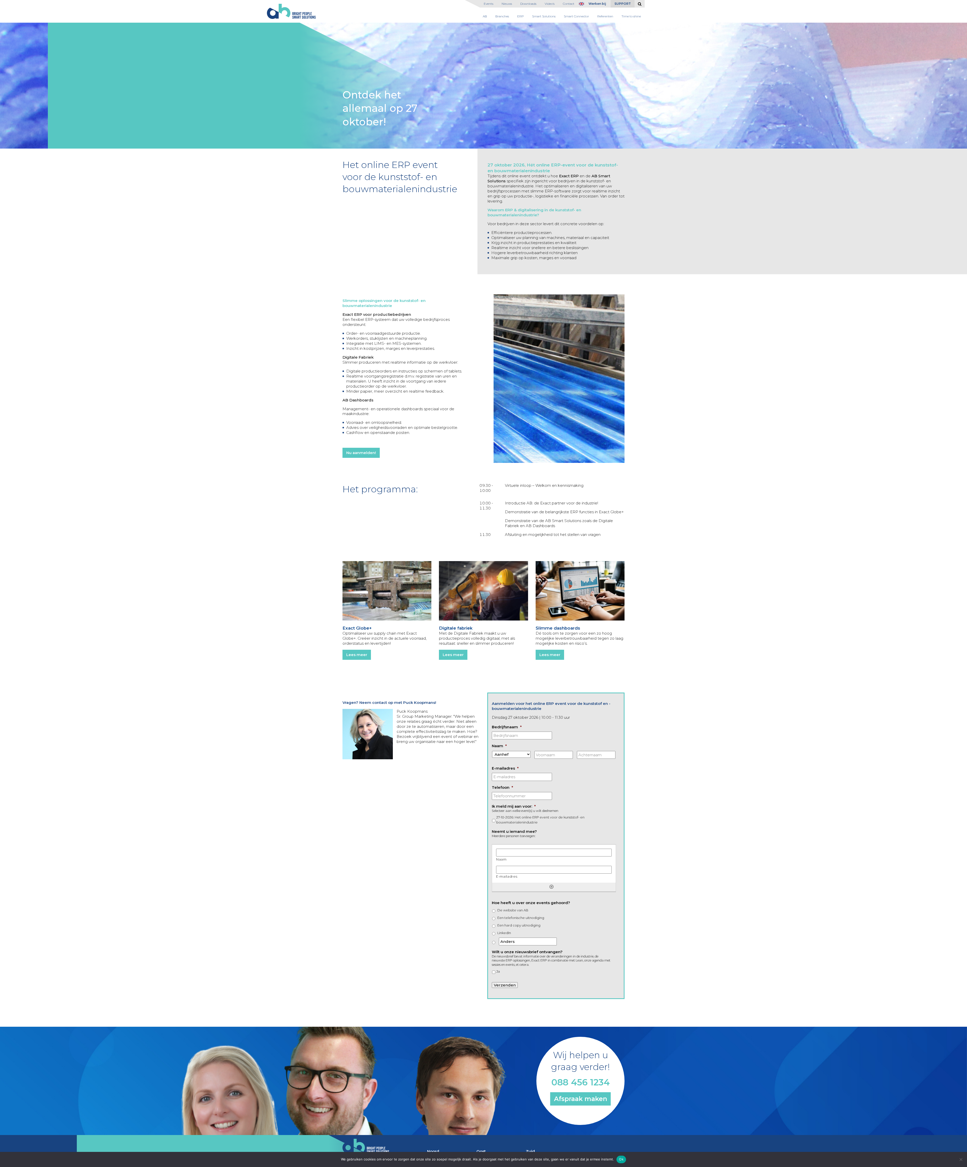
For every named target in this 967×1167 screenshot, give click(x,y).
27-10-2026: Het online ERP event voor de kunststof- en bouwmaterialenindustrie (540, 819)
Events (488, 4)
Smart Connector (576, 16)
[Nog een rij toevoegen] (551, 887)
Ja (498, 971)
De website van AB (512, 910)
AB (485, 16)
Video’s (550, 4)
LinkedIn (504, 933)
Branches (502, 16)
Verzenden (505, 985)
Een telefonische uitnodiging (520, 918)
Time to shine (631, 16)
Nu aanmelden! (361, 452)
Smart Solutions (544, 16)
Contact (568, 4)
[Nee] (960, 1159)
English (582, 5)
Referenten (605, 16)
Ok (621, 1159)
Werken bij (597, 4)
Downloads (528, 4)
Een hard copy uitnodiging (518, 925)
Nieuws (507, 4)
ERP (520, 16)
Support (622, 4)
